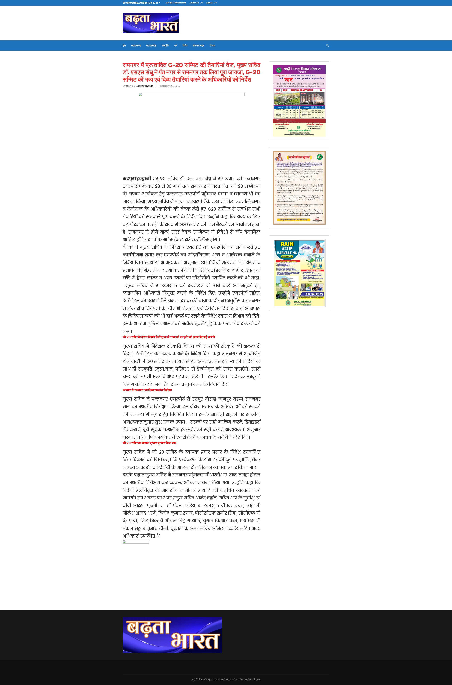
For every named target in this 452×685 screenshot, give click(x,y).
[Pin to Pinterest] (171, 156)
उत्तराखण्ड (136, 45)
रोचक (212, 45)
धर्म (175, 45)
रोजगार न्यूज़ (198, 45)
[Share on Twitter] (163, 156)
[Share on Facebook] (156, 156)
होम (124, 45)
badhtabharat (144, 86)
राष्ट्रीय (165, 45)
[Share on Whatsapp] (180, 156)
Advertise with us (175, 3)
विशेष (185, 45)
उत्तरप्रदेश (151, 45)
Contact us (196, 3)
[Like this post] (147, 156)
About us (211, 3)
